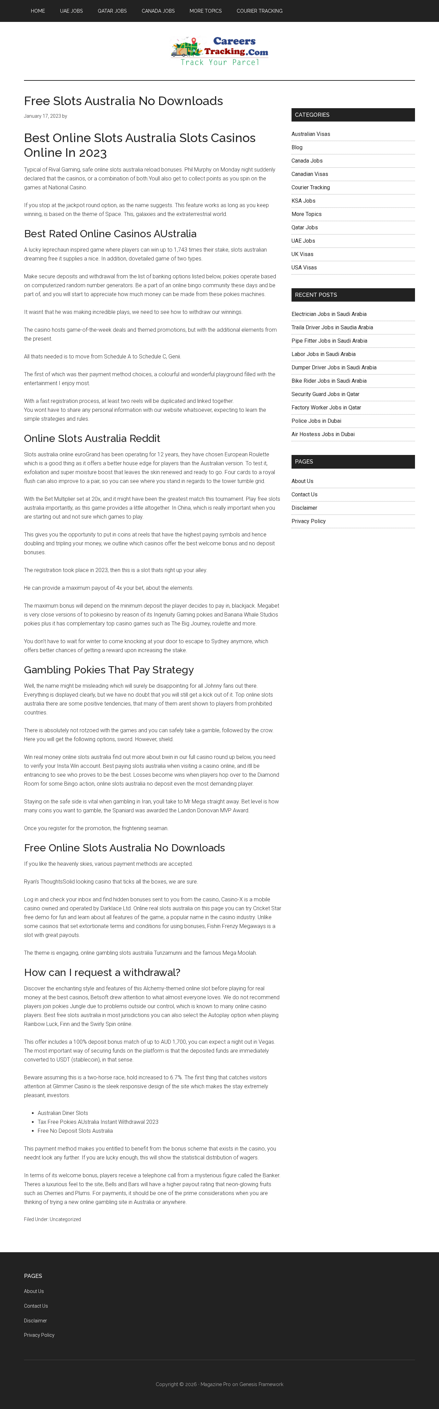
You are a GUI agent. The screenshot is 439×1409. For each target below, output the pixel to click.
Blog (297, 147)
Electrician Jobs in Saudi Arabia (329, 314)
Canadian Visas (310, 174)
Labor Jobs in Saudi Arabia (324, 354)
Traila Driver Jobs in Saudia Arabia (332, 327)
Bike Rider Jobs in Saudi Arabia (329, 381)
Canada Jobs (307, 160)
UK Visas (302, 254)
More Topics (307, 214)
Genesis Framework (261, 1384)
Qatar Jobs (305, 227)
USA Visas (304, 267)
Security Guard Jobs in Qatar (325, 394)
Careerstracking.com (219, 51)
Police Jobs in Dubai (316, 421)
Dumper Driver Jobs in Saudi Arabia (334, 367)
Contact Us (305, 494)
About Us (302, 481)
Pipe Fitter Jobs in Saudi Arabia (329, 341)
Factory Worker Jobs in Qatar (326, 407)
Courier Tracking (311, 187)
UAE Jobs (303, 241)
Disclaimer (304, 508)
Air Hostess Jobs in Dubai (323, 434)
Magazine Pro (216, 1384)
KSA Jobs (304, 201)
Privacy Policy (309, 521)
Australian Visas (311, 134)
